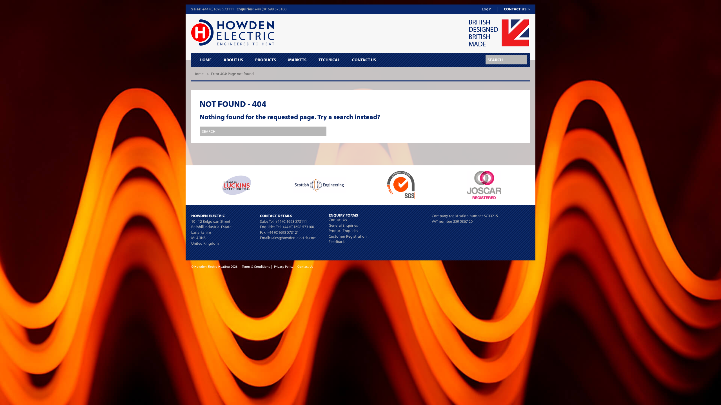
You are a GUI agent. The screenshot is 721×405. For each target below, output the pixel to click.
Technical (329, 59)
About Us (233, 59)
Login (486, 9)
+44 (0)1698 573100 (270, 9)
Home (206, 59)
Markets (297, 59)
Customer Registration (348, 236)
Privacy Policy (283, 266)
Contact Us (364, 59)
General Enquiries (343, 225)
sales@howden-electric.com (294, 237)
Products (265, 59)
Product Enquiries (343, 230)
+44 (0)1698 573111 (218, 9)
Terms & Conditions (256, 266)
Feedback (337, 241)
